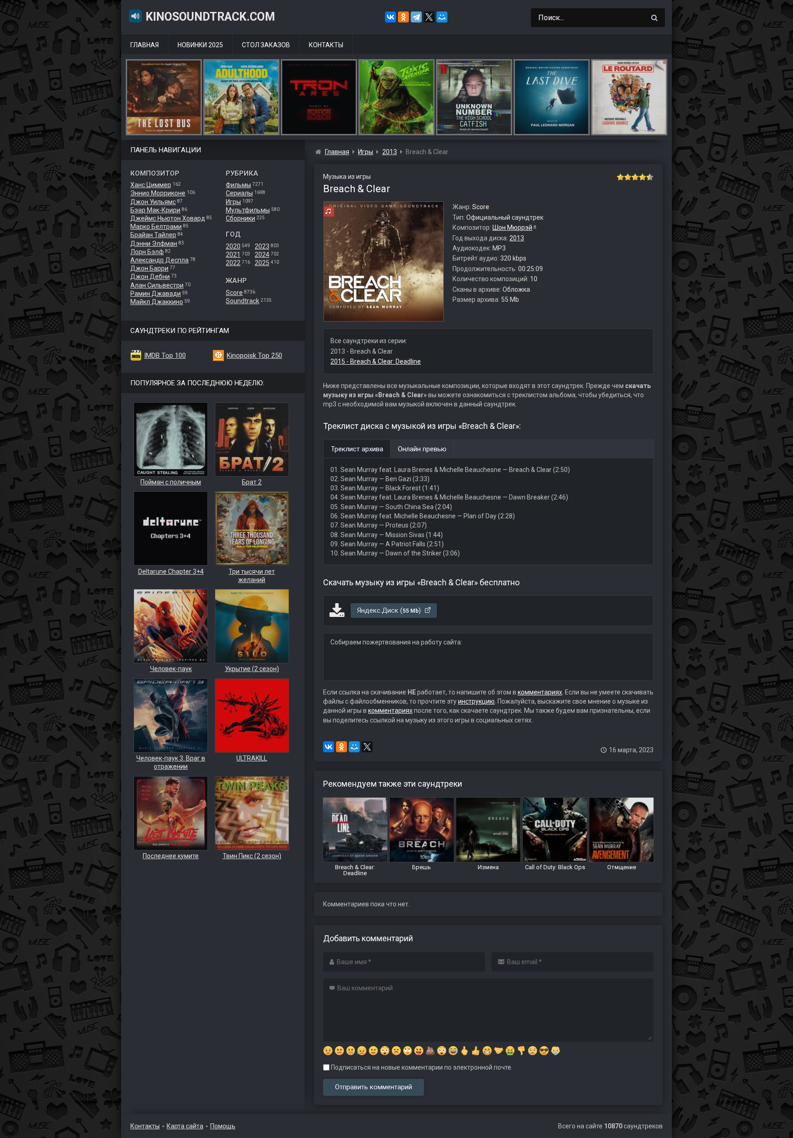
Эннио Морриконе (157, 193)
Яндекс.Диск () (390, 610)
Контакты (326, 45)
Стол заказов (266, 45)
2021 (233, 254)
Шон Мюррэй (512, 227)
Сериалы (239, 193)
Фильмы (238, 185)
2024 (262, 254)
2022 (233, 262)
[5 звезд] (649, 177)
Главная (144, 45)
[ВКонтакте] (390, 16)
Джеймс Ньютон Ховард (167, 218)
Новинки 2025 (200, 45)
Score (234, 292)
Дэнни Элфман (153, 243)
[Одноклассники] (403, 16)
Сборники (240, 218)
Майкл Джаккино (156, 301)
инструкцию (476, 701)
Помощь (222, 1126)
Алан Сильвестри (157, 285)
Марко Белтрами (156, 226)
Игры (233, 201)
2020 (233, 246)
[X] (429, 16)
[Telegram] (416, 16)
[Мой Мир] (441, 16)
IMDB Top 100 (165, 355)
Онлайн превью (422, 449)
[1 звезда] (620, 177)
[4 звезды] (642, 177)
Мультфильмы (248, 210)
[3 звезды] (635, 177)
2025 (262, 262)
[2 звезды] (627, 177)
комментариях (540, 692)
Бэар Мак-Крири (155, 210)
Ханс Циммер (150, 185)
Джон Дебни (150, 276)
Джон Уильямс (153, 201)
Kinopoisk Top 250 (254, 355)
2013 (516, 238)
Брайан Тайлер (153, 235)
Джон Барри (149, 268)
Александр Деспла (159, 260)
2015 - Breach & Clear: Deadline (375, 361)
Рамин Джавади (155, 293)
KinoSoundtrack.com (210, 16)
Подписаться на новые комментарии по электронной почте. (421, 1067)
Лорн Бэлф (147, 251)
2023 (262, 246)
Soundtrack (242, 301)
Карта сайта (185, 1126)
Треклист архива (357, 449)
